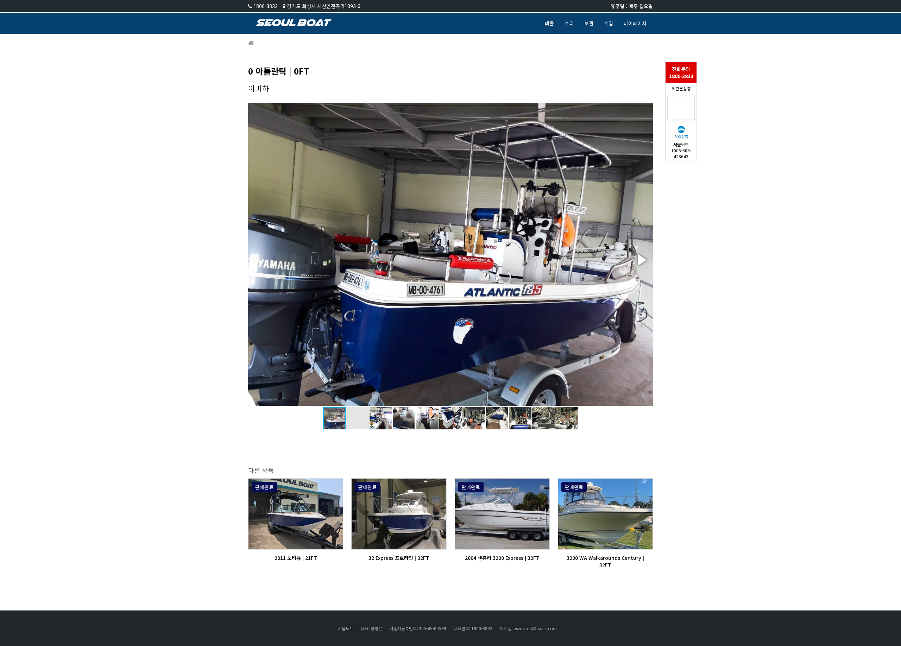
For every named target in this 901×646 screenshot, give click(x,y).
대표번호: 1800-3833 (473, 628)
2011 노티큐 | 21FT (296, 557)
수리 (569, 23)
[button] (641, 260)
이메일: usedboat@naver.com (528, 628)
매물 (549, 23)
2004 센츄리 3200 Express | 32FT (502, 557)
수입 (608, 23)
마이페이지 (635, 23)
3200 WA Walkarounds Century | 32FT (605, 561)
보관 (588, 23)
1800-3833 (265, 5)
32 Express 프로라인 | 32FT (398, 557)
